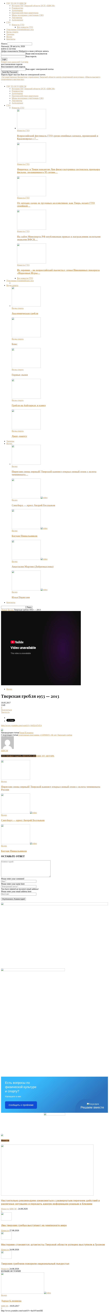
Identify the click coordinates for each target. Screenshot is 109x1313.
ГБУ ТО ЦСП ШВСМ (16, 3)
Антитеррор (17, 10)
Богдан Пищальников (24, 535)
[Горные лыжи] (26, 367)
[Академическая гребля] (26, 306)
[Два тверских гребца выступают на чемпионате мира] (6, 1220)
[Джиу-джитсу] (26, 428)
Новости (5, 1209)
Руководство (17, 8)
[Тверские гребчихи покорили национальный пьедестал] (6, 1258)
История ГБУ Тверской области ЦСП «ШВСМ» (33, 6)
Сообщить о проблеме (21, 1105)
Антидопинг (17, 20)
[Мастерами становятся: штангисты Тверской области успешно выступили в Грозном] (6, 1239)
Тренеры (10, 34)
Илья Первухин (21, 597)
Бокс (14, 344)
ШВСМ (4, 750)
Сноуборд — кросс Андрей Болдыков (33, 505)
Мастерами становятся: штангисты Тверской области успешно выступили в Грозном (53, 1244)
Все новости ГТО (25, 27)
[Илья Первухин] (29, 590)
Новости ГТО (18, 25)
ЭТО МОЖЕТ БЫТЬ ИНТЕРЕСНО (18, 756)
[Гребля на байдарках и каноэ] (26, 398)
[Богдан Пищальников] (29, 528)
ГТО (8, 22)
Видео (9, 37)
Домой (4, 610)
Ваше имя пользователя (36, 54)
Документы (17, 17)
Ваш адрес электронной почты (40, 69)
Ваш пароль (31, 56)
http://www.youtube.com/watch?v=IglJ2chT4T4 (21, 725)
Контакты (10, 39)
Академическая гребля (25, 313)
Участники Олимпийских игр (20, 29)
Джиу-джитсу (19, 436)
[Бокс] (26, 336)
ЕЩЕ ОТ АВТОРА (45, 756)
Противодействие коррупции (25, 13)
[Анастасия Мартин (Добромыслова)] (29, 559)
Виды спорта (12, 32)
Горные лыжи (20, 374)
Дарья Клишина (26, 732)
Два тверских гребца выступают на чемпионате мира (34, 1225)
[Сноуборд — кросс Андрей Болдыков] (29, 498)
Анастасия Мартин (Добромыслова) (32, 566)
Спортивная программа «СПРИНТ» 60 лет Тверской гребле (45, 735)
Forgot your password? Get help (14, 62)
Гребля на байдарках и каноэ (29, 405)
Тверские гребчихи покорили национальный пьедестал (35, 1263)
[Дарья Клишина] (26, 1293)
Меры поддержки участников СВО (28, 15)
